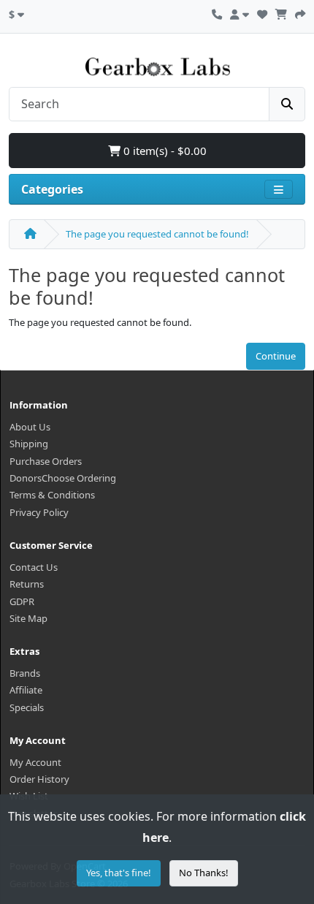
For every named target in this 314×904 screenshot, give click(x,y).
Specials (26, 707)
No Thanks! (204, 872)
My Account (35, 762)
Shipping (28, 443)
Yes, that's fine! (118, 872)
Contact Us (33, 567)
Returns (26, 583)
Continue (276, 355)
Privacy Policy (39, 512)
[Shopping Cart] (281, 12)
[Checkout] (300, 12)
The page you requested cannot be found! (157, 233)
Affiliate (25, 689)
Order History (39, 779)
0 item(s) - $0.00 (163, 150)
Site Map (28, 618)
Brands (24, 673)
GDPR (21, 601)
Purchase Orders (45, 461)
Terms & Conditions (52, 494)
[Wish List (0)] (262, 12)
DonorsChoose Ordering (62, 478)
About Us (29, 426)
